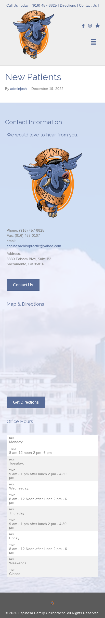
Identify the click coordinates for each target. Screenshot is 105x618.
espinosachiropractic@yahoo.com (34, 246)
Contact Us (88, 5)
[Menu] (93, 41)
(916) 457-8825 (44, 5)
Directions (68, 5)
